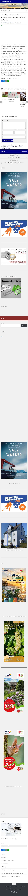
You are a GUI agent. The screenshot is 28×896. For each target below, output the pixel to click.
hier (16, 838)
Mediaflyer (21, 786)
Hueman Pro (20, 888)
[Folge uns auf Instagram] (26, 151)
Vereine (8, 10)
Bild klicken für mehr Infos (14, 483)
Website (4, 135)
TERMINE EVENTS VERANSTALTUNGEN (10, 876)
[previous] (1, 102)
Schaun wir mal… (11, 99)
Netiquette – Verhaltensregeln (8, 870)
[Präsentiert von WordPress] (10, 888)
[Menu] (26, 1)
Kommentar (5, 120)
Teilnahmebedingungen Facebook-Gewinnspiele (12, 873)
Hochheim (3, 10)
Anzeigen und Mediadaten (7, 860)
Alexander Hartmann (8, 22)
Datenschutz (5, 867)
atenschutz (4, 306)
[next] (27, 102)
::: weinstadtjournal (6, 1)
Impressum (4, 863)
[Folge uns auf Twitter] (24, 151)
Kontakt (4, 857)
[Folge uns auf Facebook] (22, 151)
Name (3, 130)
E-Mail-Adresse (18, 130)
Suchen (2, 323)
